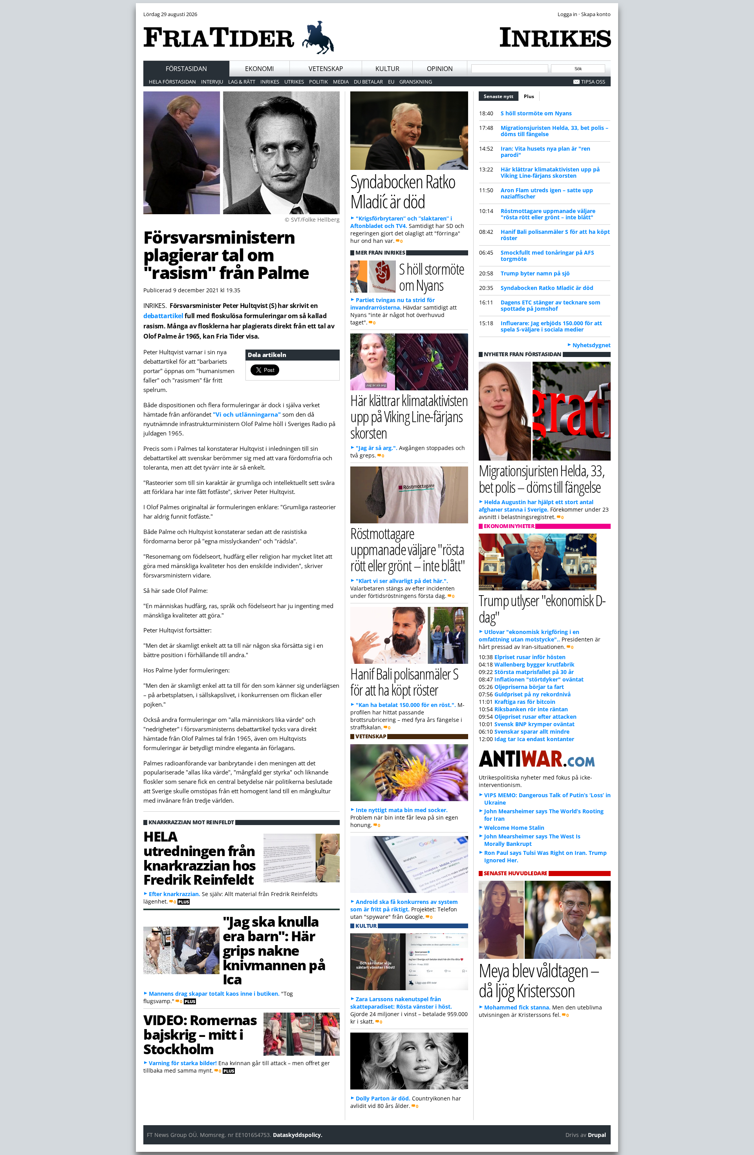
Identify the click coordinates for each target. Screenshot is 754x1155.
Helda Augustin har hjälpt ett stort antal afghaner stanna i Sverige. (536, 505)
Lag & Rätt (241, 81)
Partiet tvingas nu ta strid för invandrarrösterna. (392, 303)
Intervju (212, 81)
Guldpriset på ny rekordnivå (532, 694)
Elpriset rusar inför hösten (530, 657)
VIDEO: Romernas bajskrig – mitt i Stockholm (199, 1034)
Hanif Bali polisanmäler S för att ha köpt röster (555, 235)
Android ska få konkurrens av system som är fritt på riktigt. (404, 905)
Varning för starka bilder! (183, 1063)
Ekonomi (259, 68)
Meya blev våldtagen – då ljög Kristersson (539, 980)
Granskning (415, 81)
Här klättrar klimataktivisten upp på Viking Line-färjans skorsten (550, 172)
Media (341, 81)
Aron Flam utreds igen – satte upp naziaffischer (547, 193)
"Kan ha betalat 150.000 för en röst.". (406, 705)
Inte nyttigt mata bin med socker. (402, 810)
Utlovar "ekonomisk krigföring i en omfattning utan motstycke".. (529, 635)
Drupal (597, 1135)
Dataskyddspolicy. (297, 1135)
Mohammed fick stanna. (517, 1007)
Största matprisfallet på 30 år (534, 672)
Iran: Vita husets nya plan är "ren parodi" (545, 151)
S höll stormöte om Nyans (536, 113)
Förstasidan (186, 68)
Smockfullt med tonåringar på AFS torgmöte (547, 255)
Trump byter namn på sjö (535, 273)
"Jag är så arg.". (376, 448)
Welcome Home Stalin (514, 827)
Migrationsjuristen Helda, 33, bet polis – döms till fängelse (554, 131)
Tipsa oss (593, 81)
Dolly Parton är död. (383, 1098)
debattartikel (163, 316)
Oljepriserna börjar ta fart (529, 686)
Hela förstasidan (172, 81)
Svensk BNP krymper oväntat (534, 724)
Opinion (440, 68)
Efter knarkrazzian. (174, 894)
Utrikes (294, 81)
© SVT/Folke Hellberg (312, 219)
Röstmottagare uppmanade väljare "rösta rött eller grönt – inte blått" (548, 214)
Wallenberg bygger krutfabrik (534, 664)
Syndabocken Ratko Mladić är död (547, 287)
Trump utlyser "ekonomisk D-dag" (542, 608)
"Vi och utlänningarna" (247, 414)
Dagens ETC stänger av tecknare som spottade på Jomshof (550, 305)
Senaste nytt (501, 96)
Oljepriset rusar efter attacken (535, 716)
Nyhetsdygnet (592, 345)
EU (391, 81)
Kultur (387, 68)
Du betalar (368, 81)
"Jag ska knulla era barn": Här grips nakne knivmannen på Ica (274, 950)
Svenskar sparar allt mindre (531, 731)
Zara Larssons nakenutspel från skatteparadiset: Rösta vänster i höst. (401, 1002)
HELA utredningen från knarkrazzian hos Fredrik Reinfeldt (199, 858)
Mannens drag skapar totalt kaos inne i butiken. (214, 993)
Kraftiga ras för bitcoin (524, 701)
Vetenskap (326, 68)
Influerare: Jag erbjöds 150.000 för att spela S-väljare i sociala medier (551, 326)
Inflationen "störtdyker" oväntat (539, 679)
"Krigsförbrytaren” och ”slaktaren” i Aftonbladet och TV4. (401, 222)
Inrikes (269, 81)
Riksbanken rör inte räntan (531, 709)
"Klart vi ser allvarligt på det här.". (402, 581)
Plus (529, 96)
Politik (318, 81)
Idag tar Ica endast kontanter (534, 739)
